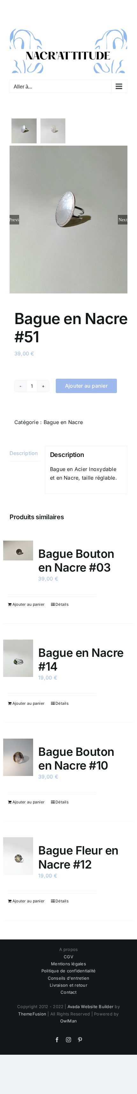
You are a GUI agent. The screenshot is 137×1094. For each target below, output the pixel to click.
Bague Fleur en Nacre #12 (78, 854)
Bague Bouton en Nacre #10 (76, 755)
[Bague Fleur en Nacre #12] (18, 853)
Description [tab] (24, 450)
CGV (68, 953)
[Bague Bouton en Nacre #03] (18, 547)
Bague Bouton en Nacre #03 (76, 557)
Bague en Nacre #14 (80, 656)
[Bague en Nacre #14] (18, 655)
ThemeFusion (32, 1010)
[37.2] (68, 217)
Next (123, 216)
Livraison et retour (68, 982)
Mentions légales (68, 960)
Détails (61, 601)
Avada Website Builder (90, 1003)
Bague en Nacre (63, 419)
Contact (68, 989)
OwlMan (68, 1018)
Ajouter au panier (86, 383)
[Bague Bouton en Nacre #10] (18, 754)
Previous (14, 216)
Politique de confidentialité (68, 967)
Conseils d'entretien (69, 974)
